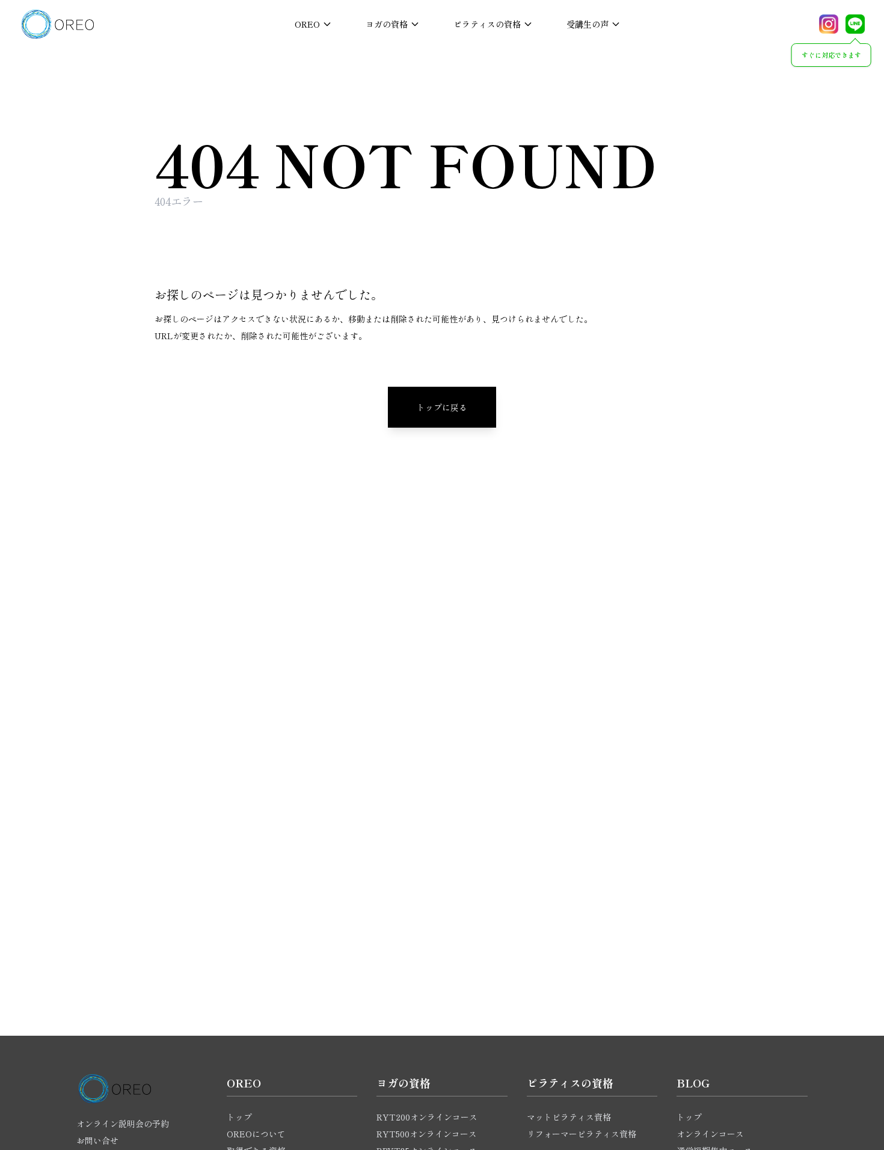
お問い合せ (97, 1140)
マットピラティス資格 (569, 1117)
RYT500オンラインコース (426, 1134)
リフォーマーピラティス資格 (581, 1134)
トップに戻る (442, 407)
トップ (239, 1117)
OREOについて (256, 1134)
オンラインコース (710, 1134)
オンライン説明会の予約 (122, 1124)
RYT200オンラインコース (426, 1117)
